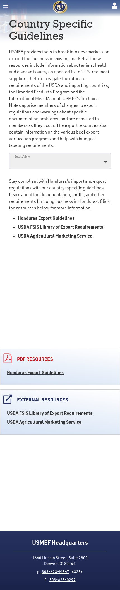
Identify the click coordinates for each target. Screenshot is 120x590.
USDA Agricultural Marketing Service (44, 422)
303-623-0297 (62, 579)
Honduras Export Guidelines (35, 372)
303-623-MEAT (55, 571)
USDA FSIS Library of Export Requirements (49, 413)
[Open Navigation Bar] (5, 5)
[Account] (114, 5)
